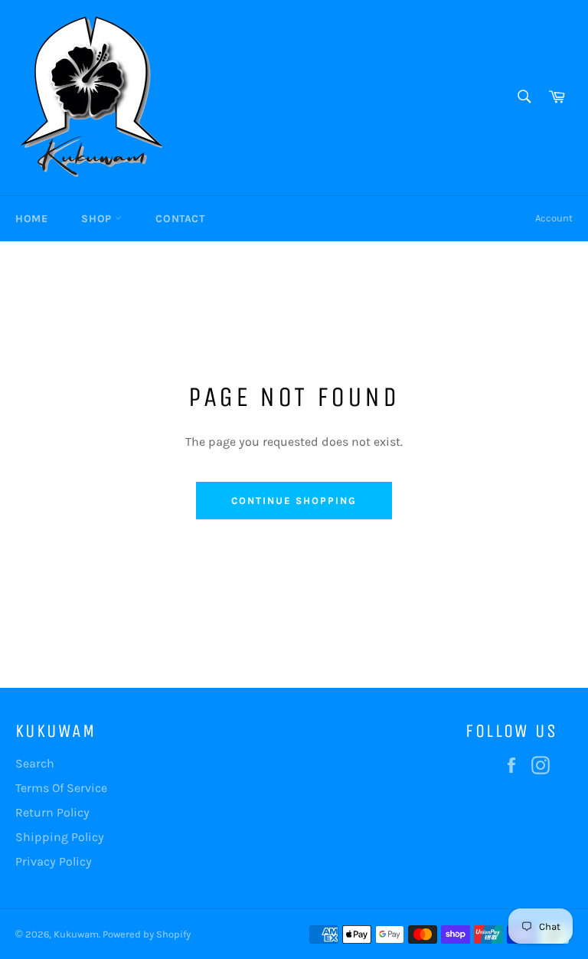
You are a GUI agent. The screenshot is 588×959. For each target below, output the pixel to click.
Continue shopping (293, 500)
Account (554, 218)
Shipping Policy (59, 837)
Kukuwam (76, 934)
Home (31, 218)
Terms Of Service (61, 788)
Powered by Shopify (147, 934)
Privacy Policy (53, 861)
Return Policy (52, 812)
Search (34, 763)
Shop (98, 218)
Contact (179, 218)
